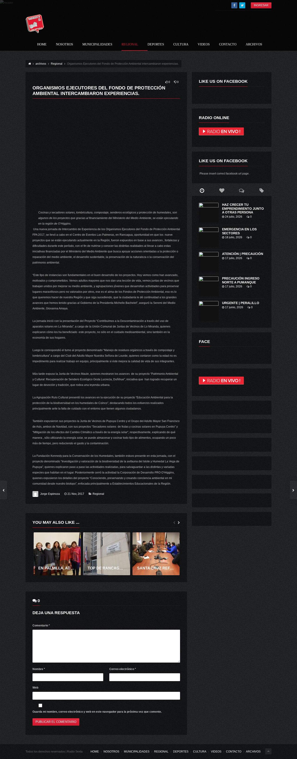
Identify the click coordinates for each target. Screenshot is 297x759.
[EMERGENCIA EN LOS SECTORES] (209, 237)
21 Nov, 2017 (76, 493)
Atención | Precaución (242, 254)
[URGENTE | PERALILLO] (209, 311)
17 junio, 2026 (234, 307)
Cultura (180, 44)
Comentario (41, 625)
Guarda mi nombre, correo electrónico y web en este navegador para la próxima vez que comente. (97, 711)
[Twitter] (242, 5)
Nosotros (64, 44)
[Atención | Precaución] (209, 262)
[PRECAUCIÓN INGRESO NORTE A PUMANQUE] (209, 286)
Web (35, 687)
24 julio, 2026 (233, 216)
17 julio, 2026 (233, 258)
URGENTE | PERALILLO (240, 303)
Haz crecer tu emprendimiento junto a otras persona (243, 208)
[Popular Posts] (222, 191)
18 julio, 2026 (233, 237)
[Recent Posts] (202, 191)
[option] (57, 553)
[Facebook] (234, 5)
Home (42, 44)
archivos (254, 44)
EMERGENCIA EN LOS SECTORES (239, 231)
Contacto (227, 44)
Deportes (156, 44)
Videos (204, 44)
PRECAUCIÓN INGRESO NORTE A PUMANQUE (240, 280)
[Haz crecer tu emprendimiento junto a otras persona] (209, 212)
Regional (130, 44)
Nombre (38, 669)
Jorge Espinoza (50, 493)
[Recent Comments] (242, 191)
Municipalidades (97, 44)
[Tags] (261, 191)
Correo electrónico (122, 669)
